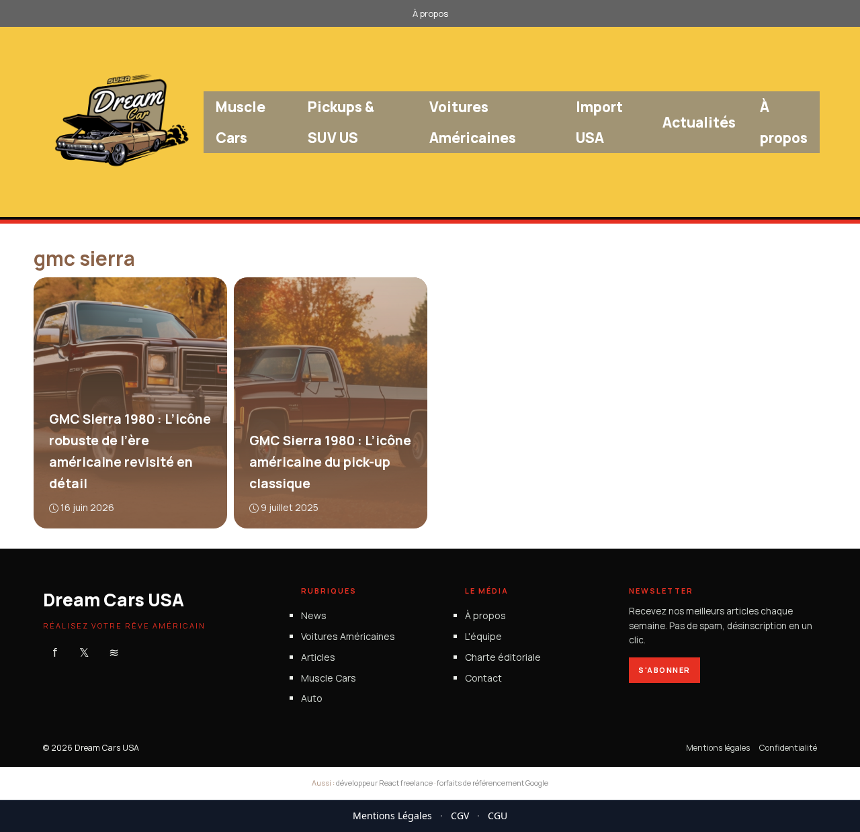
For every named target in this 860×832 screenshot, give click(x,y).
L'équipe (483, 636)
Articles (318, 657)
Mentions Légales (392, 815)
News (314, 615)
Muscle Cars (240, 122)
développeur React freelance (384, 783)
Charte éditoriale (503, 657)
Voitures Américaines (472, 122)
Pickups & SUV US (341, 122)
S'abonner (664, 670)
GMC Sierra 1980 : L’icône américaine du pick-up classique (330, 462)
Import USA (599, 122)
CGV (460, 815)
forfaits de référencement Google (492, 783)
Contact (483, 678)
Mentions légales (718, 747)
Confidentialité (788, 747)
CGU (497, 815)
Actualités (699, 122)
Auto (311, 698)
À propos (430, 13)
